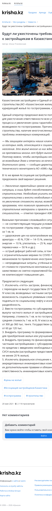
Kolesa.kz (6, 3)
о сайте (15, 481)
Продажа (32, 12)
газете (23, 481)
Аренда (42, 12)
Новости (32, 22)
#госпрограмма (12, 395)
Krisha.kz (6, 22)
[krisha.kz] (10, 473)
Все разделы (19, 22)
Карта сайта (5, 495)
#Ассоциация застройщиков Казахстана (25, 387)
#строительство (34, 395)
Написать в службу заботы (11, 486)
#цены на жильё (12, 380)
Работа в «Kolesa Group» (10, 491)
